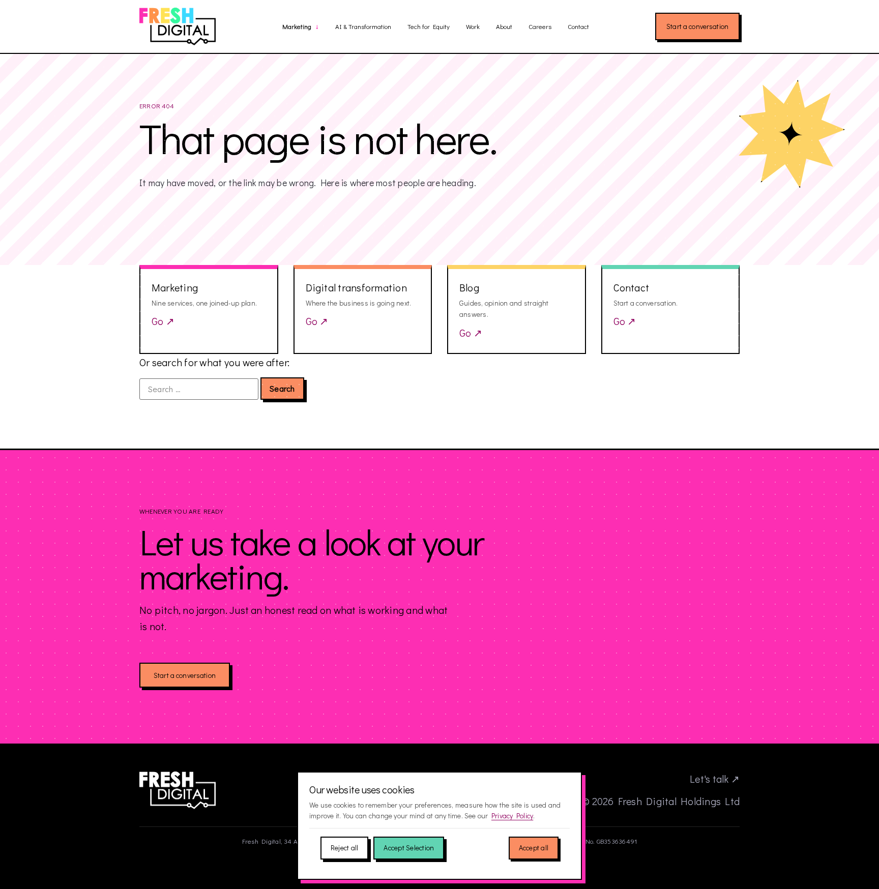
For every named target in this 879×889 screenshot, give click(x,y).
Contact (578, 26)
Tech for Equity (428, 26)
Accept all (533, 847)
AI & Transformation (363, 26)
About (504, 26)
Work (473, 26)
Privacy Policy (512, 815)
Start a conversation (697, 26)
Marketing (296, 27)
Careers (540, 26)
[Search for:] (198, 389)
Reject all (344, 847)
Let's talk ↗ (715, 778)
